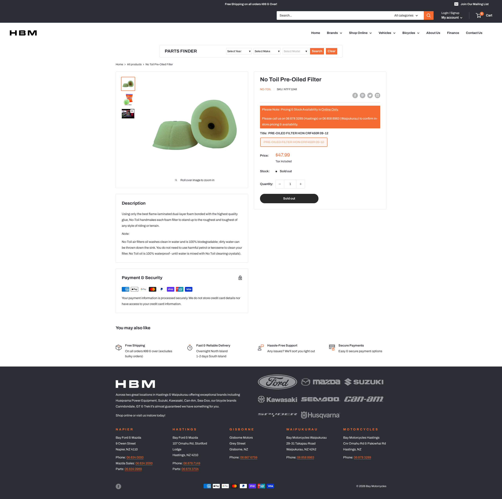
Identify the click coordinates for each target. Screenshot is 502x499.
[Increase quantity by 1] (300, 184)
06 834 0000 (135, 457)
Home (315, 32)
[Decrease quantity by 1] (280, 184)
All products (134, 64)
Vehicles (385, 32)
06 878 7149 (191, 463)
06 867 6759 (248, 457)
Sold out (289, 198)
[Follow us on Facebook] (118, 486)
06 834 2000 (144, 463)
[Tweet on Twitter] (370, 95)
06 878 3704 (190, 469)
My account (450, 17)
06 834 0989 (133, 469)
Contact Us (474, 32)
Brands (332, 32)
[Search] (429, 15)
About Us (433, 32)
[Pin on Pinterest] (362, 95)
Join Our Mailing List (475, 4)
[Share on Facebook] (355, 95)
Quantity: (266, 184)
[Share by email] (377, 95)
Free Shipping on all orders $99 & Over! (251, 4)
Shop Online (358, 32)
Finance (453, 32)
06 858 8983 (305, 457)
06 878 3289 (362, 457)
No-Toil (265, 89)
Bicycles (408, 32)
